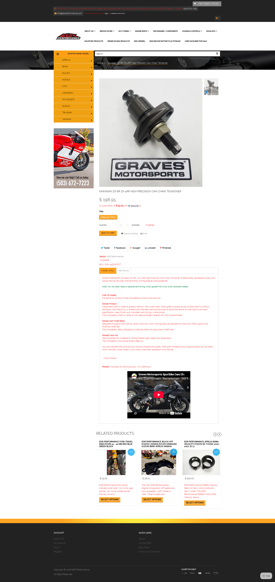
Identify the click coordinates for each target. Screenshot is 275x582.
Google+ (136, 248)
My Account (60, 543)
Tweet (106, 248)
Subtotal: (136, 225)
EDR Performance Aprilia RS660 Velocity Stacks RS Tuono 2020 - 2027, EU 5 (202, 443)
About (142, 538)
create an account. (118, 13)
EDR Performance (115, 256)
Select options (110, 499)
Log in (57, 547)
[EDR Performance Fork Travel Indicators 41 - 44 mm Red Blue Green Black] (116, 462)
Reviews (124, 271)
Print (144, 233)
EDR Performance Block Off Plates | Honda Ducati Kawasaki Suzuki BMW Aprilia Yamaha (159, 443)
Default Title (108, 217)
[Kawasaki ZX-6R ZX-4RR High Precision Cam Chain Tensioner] (211, 85)
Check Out (59, 538)
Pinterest (166, 248)
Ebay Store (144, 547)
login (106, 13)
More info (108, 271)
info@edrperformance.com (69, 13)
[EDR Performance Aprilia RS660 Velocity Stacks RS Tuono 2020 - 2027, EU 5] (201, 462)
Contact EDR (145, 543)
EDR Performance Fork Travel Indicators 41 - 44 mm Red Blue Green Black (116, 443)
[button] (158, 205)
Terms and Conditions (149, 551)
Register (58, 551)
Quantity (103, 225)
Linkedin (151, 248)
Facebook (120, 248)
